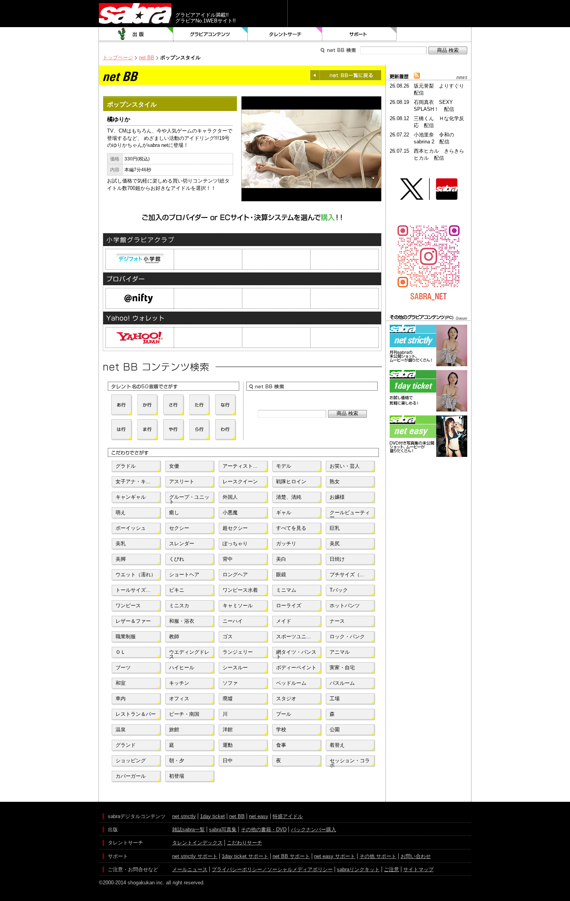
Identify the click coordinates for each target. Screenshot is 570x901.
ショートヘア (184, 574)
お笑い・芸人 (345, 466)
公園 (335, 729)
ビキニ (176, 590)
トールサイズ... (133, 590)
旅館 (174, 729)
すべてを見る (291, 528)
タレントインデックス (197, 843)
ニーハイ (233, 621)
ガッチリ (286, 543)
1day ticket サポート (245, 856)
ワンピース (128, 605)
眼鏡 (281, 574)
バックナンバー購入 (313, 829)
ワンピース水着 (240, 590)
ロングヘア (235, 574)
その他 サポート (377, 856)
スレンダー (181, 543)
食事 (281, 745)
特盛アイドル (288, 816)
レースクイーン (240, 481)
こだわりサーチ (244, 843)
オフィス (179, 698)
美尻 (335, 543)
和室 (121, 683)
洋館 (228, 729)
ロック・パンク (347, 636)
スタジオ (286, 698)
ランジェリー (238, 652)
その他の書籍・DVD (264, 829)
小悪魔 (230, 512)
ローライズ (288, 605)
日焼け (337, 559)
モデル (283, 466)
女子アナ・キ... (133, 481)
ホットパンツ (345, 605)
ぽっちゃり (235, 543)
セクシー (179, 528)
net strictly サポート (195, 856)
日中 (228, 760)
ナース (337, 621)
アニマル (340, 652)
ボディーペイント (296, 667)
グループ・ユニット (189, 498)
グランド (126, 745)
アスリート (181, 481)
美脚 (121, 559)
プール (283, 714)
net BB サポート (291, 856)
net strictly (184, 816)
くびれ (176, 559)
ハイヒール (181, 667)
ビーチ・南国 (184, 714)
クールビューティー (350, 514)
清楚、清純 (288, 497)
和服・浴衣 (181, 621)
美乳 (121, 543)
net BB (146, 57)
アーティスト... (240, 466)
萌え (121, 512)
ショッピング (131, 760)
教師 (174, 636)
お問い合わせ (416, 856)
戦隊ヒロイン (291, 481)
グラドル (126, 466)
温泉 (121, 729)
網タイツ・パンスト (296, 653)
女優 (174, 466)
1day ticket (212, 816)
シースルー (235, 667)
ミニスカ (179, 605)
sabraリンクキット (358, 869)
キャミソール (238, 605)
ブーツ (123, 667)
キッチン (179, 683)
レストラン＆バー (136, 714)
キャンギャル (131, 497)
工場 (335, 698)
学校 (281, 729)
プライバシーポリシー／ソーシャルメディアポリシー (272, 869)
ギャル (283, 512)
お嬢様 (337, 497)
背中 (228, 559)
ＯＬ (121, 652)
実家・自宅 (342, 667)
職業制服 (126, 636)
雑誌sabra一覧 (188, 829)
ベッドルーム (291, 683)
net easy (258, 816)
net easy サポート (334, 856)
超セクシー (235, 528)
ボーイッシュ (131, 528)
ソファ (230, 683)
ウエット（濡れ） (136, 574)
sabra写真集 (223, 829)
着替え (337, 745)
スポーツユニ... (293, 636)
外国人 (230, 497)
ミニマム (286, 590)
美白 (281, 559)
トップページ (118, 57)
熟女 (335, 481)
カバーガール (131, 776)
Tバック (339, 590)
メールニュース (189, 869)
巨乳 (335, 528)
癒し (174, 512)
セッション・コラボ (350, 762)
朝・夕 (176, 760)
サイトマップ (418, 869)
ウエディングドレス (189, 653)
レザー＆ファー (133, 621)
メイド (283, 621)
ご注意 (391, 869)
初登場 (176, 776)
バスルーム (342, 683)
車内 (121, 698)
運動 (228, 745)
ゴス (228, 636)
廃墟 (228, 698)
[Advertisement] (428, 494)
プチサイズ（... (347, 574)
